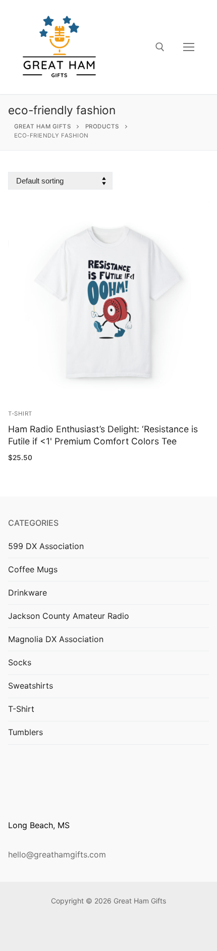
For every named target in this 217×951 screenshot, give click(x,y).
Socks (19, 662)
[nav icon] (189, 47)
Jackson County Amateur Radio (68, 616)
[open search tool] (160, 47)
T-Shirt (20, 413)
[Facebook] (93, 931)
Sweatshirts (30, 686)
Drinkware (27, 592)
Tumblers (25, 732)
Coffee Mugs (33, 569)
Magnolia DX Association (55, 639)
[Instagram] (109, 931)
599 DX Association (46, 546)
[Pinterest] (124, 931)
